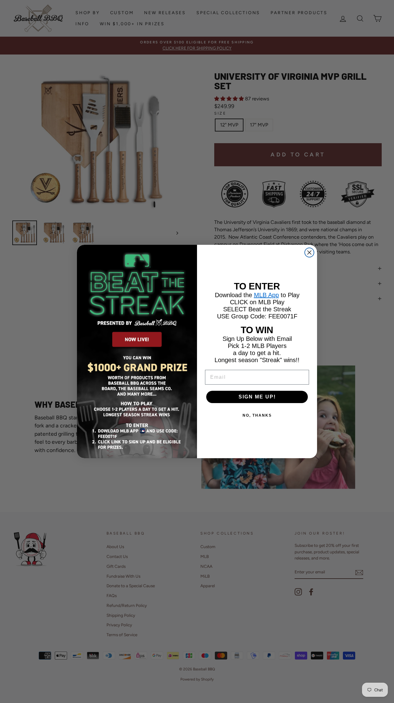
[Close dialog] (309, 252)
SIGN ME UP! (257, 396)
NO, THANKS (257, 415)
